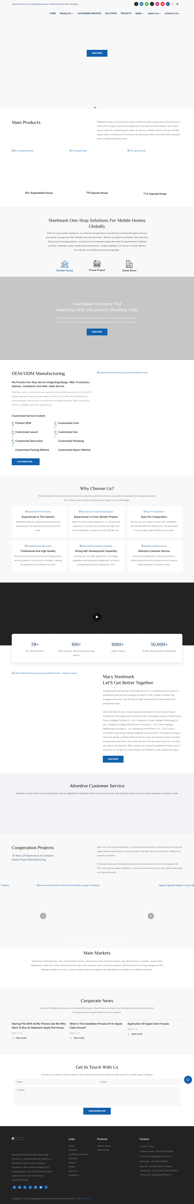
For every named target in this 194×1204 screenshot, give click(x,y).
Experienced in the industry (38, 516)
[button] (94, 107)
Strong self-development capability (96, 551)
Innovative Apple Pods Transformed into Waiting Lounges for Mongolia (97, 940)
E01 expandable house (39, 192)
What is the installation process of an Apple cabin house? (96, 1025)
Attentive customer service (154, 551)
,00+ (159, 645)
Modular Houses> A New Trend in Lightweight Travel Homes (97, 23)
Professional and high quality (38, 551)
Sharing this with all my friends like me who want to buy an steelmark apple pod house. (39, 1025)
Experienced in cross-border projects (96, 516)
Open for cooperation (154, 516)
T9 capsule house (97, 192)
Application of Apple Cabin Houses (148, 1023)
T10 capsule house (154, 193)
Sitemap (87, 1198)
